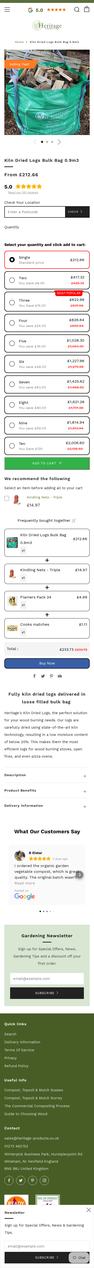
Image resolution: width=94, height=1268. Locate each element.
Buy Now (47, 663)
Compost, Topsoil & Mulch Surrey (33, 1098)
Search (10, 1034)
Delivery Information (22, 1042)
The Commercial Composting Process (37, 1106)
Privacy (10, 1058)
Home (19, 42)
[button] (42, 142)
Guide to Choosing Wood (25, 1114)
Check (73, 211)
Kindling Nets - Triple (44, 497)
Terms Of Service (19, 1050)
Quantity (11, 227)
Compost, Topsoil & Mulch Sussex (33, 1090)
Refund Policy (16, 1066)
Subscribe (44, 993)
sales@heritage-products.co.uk (31, 1138)
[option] (47, 92)
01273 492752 (16, 1146)
